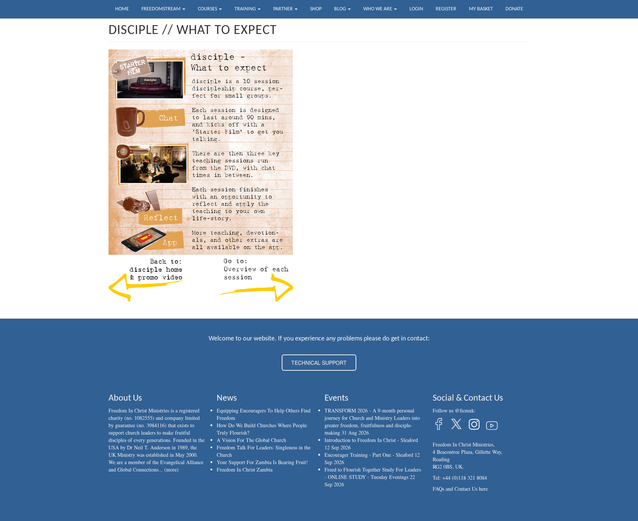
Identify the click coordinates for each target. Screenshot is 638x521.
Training (245, 9)
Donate (514, 9)
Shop (316, 9)
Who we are (378, 9)
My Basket (481, 9)
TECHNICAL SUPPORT (319, 362)
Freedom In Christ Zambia (244, 469)
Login (416, 9)
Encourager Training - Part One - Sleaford (369, 454)
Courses (208, 9)
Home (122, 9)
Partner (283, 9)
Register (446, 9)
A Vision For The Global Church (251, 439)
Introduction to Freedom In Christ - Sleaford (371, 439)
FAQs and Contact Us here (460, 488)
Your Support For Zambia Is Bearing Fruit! (262, 462)
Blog (340, 9)
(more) (171, 469)
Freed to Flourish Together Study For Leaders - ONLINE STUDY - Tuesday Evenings (373, 473)
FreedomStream (161, 9)
